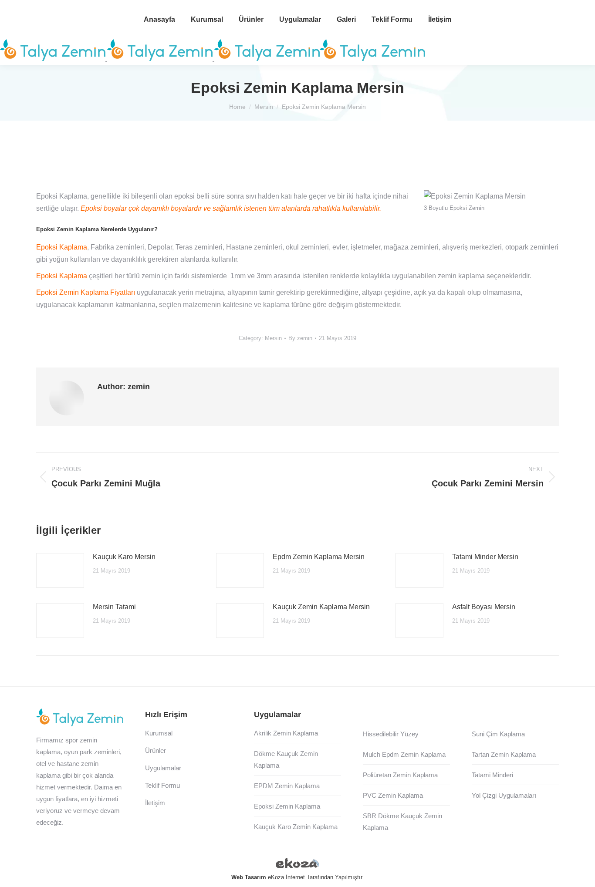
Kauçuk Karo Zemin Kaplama (296, 826)
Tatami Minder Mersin (485, 556)
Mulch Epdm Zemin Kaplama (404, 754)
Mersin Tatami (114, 606)
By (300, 338)
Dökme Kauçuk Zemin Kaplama (286, 759)
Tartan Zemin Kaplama (504, 754)
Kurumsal (158, 733)
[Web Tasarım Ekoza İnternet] (297, 865)
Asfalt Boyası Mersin (483, 606)
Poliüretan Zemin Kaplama (400, 775)
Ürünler (155, 750)
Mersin (273, 338)
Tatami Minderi (492, 775)
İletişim (155, 802)
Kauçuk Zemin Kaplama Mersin (321, 606)
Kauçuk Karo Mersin (124, 556)
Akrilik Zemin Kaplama (286, 733)
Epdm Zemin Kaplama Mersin (319, 556)
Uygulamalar (163, 768)
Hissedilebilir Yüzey (391, 734)
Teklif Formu (162, 785)
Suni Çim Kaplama (498, 734)
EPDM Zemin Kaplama (287, 785)
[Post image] (60, 570)
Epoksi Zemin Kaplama (287, 806)
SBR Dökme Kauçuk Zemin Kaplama (402, 821)
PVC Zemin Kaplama (393, 795)
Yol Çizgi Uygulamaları (504, 795)
